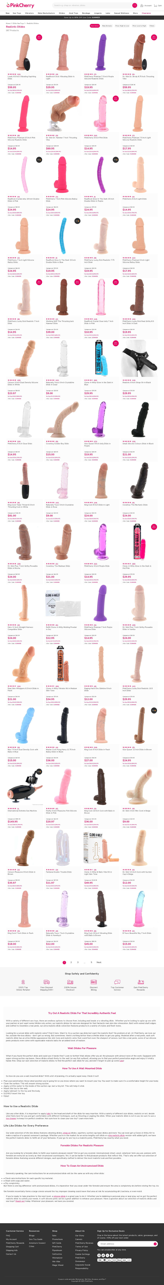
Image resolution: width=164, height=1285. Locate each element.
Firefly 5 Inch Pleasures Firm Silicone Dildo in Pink (61, 812)
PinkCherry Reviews (84, 1243)
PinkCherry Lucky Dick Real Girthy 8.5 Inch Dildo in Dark (138, 322)
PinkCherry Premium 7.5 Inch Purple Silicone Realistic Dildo (99, 77)
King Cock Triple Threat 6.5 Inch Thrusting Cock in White (21, 506)
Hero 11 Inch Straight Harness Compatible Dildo (20, 628)
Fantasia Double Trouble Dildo (59, 872)
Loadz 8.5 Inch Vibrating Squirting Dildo (22, 77)
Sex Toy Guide (35, 1239)
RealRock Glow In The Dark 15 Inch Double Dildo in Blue (61, 261)
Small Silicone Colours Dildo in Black (138, 444)
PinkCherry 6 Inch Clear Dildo (20, 444)
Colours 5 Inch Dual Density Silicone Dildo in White (23, 383)
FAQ (8, 1235)
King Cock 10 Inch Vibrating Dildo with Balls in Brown (98, 934)
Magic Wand (57, 1265)
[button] (17, 13)
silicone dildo (59, 1196)
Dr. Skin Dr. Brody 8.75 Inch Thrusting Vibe (138, 77)
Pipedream (57, 1250)
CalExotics (57, 1254)
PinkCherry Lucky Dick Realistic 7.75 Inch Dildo (99, 261)
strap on (66, 1133)
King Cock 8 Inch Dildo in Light (97, 505)
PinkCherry (57, 1246)
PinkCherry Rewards (15, 1243)
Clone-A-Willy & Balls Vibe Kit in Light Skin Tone (98, 873)
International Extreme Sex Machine (22, 811)
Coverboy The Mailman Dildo (58, 566)
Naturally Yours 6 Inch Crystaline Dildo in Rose (60, 506)
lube (122, 1060)
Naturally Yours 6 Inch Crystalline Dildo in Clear (60, 383)
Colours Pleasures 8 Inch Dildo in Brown (21, 873)
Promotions (57, 1239)
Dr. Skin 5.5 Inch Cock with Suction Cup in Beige (137, 873)
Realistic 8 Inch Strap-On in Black (137, 382)
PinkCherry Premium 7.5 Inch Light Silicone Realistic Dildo (137, 139)
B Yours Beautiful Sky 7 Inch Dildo (137, 933)
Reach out (20, 1201)
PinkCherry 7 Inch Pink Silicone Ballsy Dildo (61, 200)
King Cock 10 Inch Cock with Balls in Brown (99, 812)
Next (99, 962)
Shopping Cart (12, 1246)
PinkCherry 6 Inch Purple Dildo (97, 566)
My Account (11, 1239)
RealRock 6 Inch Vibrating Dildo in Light (60, 77)
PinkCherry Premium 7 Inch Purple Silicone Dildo (98, 628)
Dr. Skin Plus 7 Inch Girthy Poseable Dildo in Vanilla (138, 628)
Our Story (79, 1235)
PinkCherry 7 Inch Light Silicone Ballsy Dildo (21, 261)
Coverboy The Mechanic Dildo (135, 505)
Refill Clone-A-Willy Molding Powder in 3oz (61, 628)
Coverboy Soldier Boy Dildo (57, 444)
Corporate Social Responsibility (82, 1267)
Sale (54, 1235)
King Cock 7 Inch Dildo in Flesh (20, 933)
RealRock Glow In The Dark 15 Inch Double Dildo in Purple (99, 200)
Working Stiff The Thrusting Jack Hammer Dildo (60, 322)
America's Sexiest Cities (37, 1245)
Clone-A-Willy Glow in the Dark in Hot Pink (137, 567)
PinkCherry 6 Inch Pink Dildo (96, 138)
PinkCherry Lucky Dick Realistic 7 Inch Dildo (23, 322)
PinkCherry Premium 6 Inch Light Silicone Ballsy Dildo (136, 261)
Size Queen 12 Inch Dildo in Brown (137, 750)
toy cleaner (11, 1118)
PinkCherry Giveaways (80, 1260)
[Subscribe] (155, 1244)
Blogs (31, 1235)
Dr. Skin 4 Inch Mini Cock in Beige (136, 811)
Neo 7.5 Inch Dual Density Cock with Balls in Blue (23, 751)
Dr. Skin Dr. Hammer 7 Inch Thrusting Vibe (61, 139)
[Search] (134, 5)
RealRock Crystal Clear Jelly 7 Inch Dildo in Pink (98, 322)
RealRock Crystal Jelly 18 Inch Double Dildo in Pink (23, 200)
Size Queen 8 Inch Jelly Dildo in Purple (97, 445)
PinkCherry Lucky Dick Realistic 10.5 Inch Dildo (138, 689)
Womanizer (57, 1258)
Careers (78, 1239)
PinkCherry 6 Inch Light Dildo (135, 199)
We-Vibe (56, 1261)
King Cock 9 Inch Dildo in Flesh (97, 750)
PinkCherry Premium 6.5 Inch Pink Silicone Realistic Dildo (21, 139)
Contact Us (11, 1254)
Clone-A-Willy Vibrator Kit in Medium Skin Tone (61, 689)
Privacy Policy (81, 1250)
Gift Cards (56, 1243)
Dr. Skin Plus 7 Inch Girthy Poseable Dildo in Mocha (23, 567)
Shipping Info (12, 1250)
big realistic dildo (117, 1135)
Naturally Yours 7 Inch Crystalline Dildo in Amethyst (60, 934)
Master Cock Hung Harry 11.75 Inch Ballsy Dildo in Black (61, 751)
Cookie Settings (82, 1254)
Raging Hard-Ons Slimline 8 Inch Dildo (98, 689)
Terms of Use (81, 1246)
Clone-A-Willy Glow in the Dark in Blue (98, 383)
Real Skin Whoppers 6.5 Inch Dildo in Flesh (23, 689)
